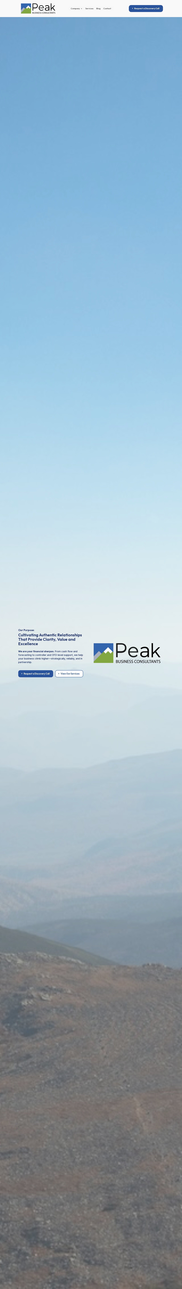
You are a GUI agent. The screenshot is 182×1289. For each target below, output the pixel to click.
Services (89, 9)
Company (75, 9)
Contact (107, 9)
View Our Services (70, 673)
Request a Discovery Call (146, 8)
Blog (98, 9)
